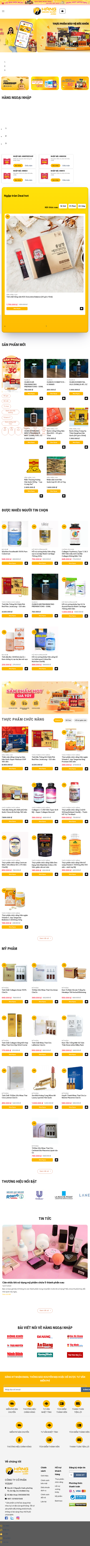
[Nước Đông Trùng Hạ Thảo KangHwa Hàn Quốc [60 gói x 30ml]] (78, 417)
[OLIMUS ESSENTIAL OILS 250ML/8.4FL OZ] (78, 368)
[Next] (10, 54)
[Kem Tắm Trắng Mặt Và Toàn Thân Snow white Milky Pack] (75, 1025)
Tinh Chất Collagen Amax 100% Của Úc (14, 991)
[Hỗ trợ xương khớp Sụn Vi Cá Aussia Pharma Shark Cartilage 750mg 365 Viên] (75, 587)
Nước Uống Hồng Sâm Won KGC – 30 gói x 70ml (55, 433)
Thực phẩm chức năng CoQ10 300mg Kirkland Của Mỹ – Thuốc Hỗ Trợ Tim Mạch (74, 812)
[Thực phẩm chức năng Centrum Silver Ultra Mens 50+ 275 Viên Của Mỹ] (15, 845)
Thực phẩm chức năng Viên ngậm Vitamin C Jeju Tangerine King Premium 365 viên (75, 759)
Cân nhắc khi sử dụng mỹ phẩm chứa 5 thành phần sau (33, 1282)
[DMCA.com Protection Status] (78, 1504)
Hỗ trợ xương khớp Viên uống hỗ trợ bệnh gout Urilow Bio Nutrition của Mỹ (45, 659)
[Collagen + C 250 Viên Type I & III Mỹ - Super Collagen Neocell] (45, 792)
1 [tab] (5, 128)
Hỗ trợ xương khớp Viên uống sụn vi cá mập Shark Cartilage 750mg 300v (43, 554)
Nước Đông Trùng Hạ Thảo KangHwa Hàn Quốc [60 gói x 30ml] (77, 433)
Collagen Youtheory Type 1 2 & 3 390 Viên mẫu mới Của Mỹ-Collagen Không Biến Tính (75, 554)
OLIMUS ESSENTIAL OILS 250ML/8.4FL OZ (78, 383)
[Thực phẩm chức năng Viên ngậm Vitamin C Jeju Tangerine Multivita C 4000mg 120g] (15, 898)
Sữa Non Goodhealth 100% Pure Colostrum (14, 553)
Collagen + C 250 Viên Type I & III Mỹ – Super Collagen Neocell (45, 811)
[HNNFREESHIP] (7, 161)
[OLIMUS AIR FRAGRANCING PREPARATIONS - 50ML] (33, 368)
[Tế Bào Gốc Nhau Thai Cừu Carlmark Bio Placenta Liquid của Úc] (45, 1131)
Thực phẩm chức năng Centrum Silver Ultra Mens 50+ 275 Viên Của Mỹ (14, 865)
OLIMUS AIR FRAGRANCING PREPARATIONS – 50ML (33, 384)
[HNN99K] (45, 161)
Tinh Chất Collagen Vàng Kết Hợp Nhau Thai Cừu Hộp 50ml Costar (15, 1044)
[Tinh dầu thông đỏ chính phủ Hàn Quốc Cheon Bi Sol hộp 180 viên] (15, 792)
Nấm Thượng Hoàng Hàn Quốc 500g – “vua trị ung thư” (33, 482)
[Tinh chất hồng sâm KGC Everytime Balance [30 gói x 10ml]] (45, 254)
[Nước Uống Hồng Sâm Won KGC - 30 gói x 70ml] (56, 417)
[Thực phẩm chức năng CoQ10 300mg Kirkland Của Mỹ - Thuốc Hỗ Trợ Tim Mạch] (75, 792)
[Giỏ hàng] (81, 308)
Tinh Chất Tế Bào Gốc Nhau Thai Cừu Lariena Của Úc (14, 1096)
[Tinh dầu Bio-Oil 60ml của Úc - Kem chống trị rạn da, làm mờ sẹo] (15, 639)
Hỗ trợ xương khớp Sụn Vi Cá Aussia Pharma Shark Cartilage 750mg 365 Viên (74, 606)
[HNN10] (45, 176)
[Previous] (3, 54)
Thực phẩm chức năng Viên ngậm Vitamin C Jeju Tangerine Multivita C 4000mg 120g (15, 917)
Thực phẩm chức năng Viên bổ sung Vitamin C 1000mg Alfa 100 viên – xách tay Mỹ (75, 865)
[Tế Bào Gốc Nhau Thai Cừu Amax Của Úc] (45, 972)
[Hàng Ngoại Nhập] (45, 11)
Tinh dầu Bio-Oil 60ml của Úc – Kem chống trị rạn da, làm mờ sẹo (15, 658)
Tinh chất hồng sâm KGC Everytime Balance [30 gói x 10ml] (29, 297)
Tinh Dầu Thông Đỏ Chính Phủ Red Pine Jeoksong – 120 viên (13, 605)
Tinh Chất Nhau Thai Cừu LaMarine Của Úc (41, 1044)
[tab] (58, 720)
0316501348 (17, 1499)
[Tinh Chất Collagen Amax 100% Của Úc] (15, 972)
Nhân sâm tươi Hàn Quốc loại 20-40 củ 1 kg (56, 481)
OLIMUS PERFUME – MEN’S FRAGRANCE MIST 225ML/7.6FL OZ (33, 433)
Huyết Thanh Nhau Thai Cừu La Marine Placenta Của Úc (74, 1096)
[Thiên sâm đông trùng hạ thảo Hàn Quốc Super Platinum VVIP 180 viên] (15, 740)
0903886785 (24, 1495)
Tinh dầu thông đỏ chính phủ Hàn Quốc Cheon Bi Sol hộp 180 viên (14, 811)
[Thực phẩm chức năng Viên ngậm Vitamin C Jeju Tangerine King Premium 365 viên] (75, 740)
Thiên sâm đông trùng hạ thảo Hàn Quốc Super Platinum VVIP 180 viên (14, 759)
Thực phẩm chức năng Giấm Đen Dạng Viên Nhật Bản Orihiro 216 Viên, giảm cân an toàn (44, 865)
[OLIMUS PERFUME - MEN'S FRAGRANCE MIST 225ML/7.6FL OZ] (33, 417)
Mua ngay (17, 308)
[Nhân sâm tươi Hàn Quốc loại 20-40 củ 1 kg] (56, 466)
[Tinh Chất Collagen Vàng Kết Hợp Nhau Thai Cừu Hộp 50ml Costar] (15, 1025)
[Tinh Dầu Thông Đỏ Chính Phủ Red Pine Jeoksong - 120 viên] (15, 587)
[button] (3, 11)
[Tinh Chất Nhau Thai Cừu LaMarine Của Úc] (45, 1025)
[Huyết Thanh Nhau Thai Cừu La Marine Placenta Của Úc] (75, 1078)
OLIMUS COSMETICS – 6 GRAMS (56, 383)
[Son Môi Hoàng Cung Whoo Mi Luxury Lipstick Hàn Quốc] (45, 1078)
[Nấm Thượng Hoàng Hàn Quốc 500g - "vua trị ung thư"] (33, 466)
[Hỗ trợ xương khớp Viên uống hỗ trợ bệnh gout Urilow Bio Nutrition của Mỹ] (45, 639)
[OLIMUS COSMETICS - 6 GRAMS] (56, 368)
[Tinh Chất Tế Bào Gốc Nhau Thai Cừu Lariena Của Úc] (15, 1078)
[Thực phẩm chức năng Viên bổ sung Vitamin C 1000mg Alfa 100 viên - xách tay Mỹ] (75, 845)
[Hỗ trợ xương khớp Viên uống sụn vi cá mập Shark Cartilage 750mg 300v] (45, 534)
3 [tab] (5, 143)
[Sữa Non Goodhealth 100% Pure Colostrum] (15, 534)
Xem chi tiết (6, 1294)
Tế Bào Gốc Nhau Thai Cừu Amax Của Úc (45, 991)
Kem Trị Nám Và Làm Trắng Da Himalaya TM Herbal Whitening (74, 991)
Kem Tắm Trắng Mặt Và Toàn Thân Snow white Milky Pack (73, 1044)
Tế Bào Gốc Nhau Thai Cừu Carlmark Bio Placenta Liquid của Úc (44, 1150)
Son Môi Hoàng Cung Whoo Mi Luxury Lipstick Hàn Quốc (44, 1096)
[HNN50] (7, 176)
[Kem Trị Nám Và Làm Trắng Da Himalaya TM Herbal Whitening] (75, 972)
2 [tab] (5, 136)
